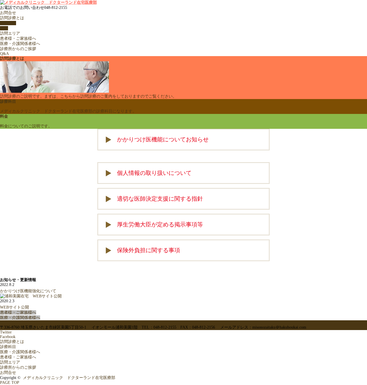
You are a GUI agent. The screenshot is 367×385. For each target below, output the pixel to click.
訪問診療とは (12, 18)
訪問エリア (10, 33)
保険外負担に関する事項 (148, 250)
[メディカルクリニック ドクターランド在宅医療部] (48, 2)
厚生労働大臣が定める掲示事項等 (160, 224)
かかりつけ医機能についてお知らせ (163, 139)
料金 (4, 28)
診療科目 (8, 23)
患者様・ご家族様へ (18, 38)
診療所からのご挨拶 (18, 49)
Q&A (4, 54)
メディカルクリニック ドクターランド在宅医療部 (69, 378)
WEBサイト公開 (14, 307)
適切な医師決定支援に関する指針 (160, 199)
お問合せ (8, 13)
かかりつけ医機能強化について (28, 291)
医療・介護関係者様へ (20, 44)
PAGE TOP (9, 382)
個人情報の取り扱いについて (154, 173)
